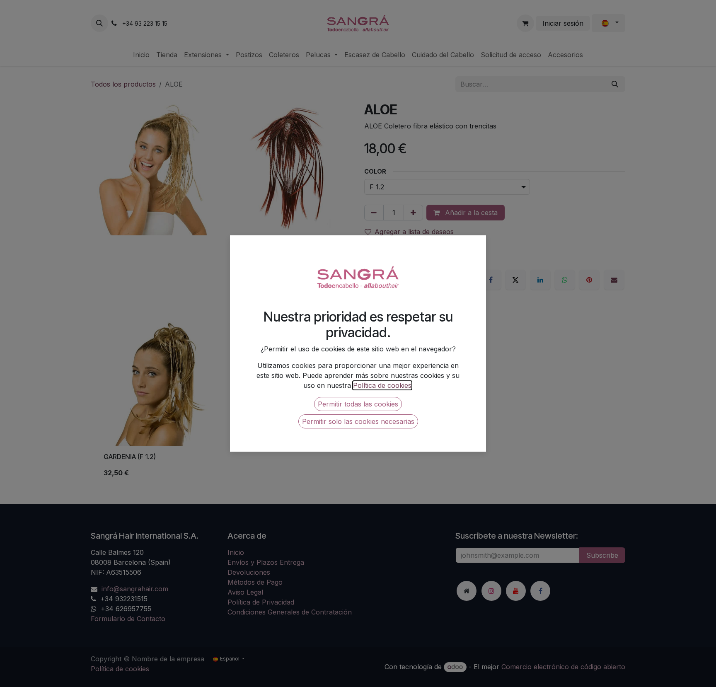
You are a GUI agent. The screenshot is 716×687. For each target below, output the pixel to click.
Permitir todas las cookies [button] (358, 404)
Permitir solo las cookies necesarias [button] (358, 421)
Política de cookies (382, 385)
